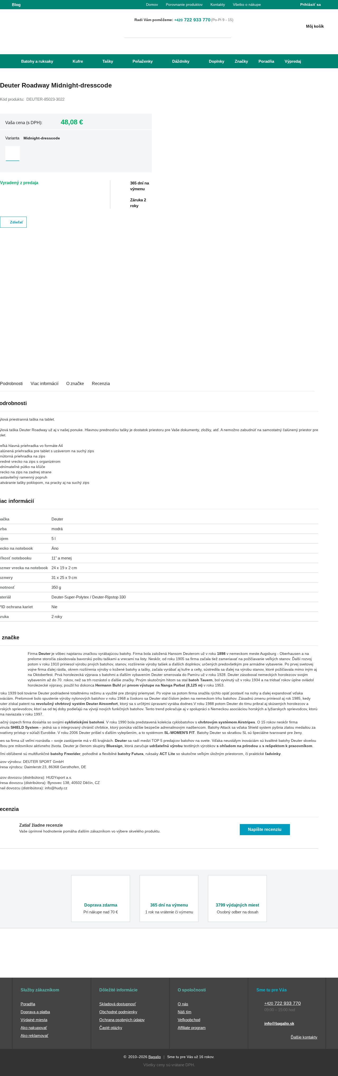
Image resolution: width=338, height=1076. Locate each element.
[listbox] (76, 154)
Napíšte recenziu (264, 829)
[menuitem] (31, 61)
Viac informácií (44, 383)
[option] (12, 153)
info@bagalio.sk (279, 1023)
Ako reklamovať (34, 1035)
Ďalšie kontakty (304, 1037)
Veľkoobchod (189, 1019)
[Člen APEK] (29, 961)
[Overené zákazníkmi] (108, 961)
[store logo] (45, 25)
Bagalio (154, 1057)
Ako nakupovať (34, 1027)
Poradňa (28, 1004)
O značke (75, 383)
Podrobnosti (11, 383)
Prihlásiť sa (310, 4)
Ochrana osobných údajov (122, 1019)
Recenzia (101, 383)
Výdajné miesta (34, 1019)
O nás (183, 1004)
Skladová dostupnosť (117, 1004)
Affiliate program (192, 1027)
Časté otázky (110, 1027)
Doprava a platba (35, 1012)
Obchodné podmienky (118, 1012)
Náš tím (184, 1012)
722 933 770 (192, 19)
